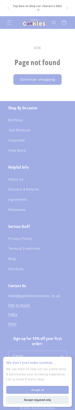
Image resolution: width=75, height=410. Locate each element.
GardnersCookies (43, 408)
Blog (12, 259)
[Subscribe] (61, 356)
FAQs (13, 314)
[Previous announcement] (8, 8)
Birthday (15, 120)
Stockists (16, 269)
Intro (12, 324)
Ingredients (17, 199)
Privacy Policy (20, 239)
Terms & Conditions (24, 249)
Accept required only (37, 399)
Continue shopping (37, 79)
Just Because (19, 130)
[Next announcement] (67, 8)
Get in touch (19, 305)
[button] (9, 22)
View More (17, 150)
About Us (15, 179)
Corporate (16, 140)
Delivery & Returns (23, 189)
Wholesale (16, 210)
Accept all (37, 389)
